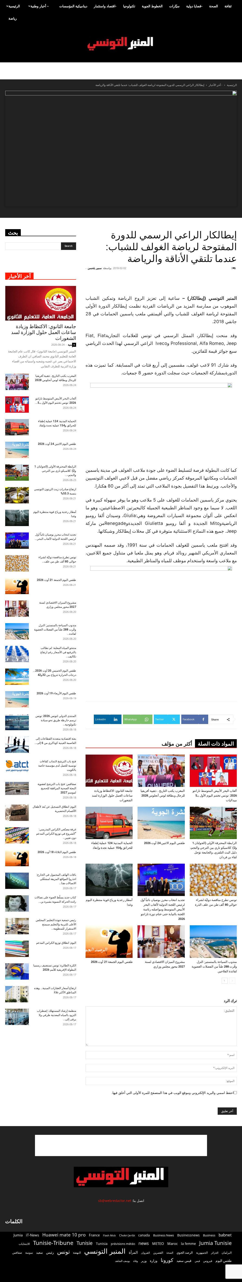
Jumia (18, 1235)
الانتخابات (24, 1244)
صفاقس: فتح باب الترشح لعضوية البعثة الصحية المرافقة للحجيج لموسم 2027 (57, 788)
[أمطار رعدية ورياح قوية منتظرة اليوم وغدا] (109, 880)
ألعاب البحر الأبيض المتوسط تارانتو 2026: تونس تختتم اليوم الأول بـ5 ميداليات (215, 795)
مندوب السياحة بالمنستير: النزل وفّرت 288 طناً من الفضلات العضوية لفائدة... (55, 629)
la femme (188, 1243)
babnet (225, 1234)
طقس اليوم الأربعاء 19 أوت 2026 (56, 693)
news (143, 1243)
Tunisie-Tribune (53, 1242)
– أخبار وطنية (39, 6)
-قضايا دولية (194, 6)
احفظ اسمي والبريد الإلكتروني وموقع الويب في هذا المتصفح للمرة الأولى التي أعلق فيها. (173, 1093)
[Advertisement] (121, 1145)
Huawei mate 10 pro (64, 1234)
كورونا (167, 1260)
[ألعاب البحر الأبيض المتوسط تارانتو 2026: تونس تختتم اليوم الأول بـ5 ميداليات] (213, 771)
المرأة (133, 1252)
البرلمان (227, 1252)
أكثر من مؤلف (177, 744)
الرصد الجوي (185, 1252)
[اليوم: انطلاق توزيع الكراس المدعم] (17, 949)
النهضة (77, 1253)
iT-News (32, 1235)
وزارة (153, 1260)
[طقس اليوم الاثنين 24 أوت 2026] (161, 823)
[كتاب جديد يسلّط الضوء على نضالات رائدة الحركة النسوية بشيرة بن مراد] (17, 903)
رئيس (50, 1252)
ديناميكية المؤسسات (73, 6)
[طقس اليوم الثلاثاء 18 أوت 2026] (17, 858)
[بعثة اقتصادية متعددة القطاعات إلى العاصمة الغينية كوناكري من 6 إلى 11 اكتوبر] (17, 745)
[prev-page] (232, 981)
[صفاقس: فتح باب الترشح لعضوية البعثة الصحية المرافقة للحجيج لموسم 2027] (17, 788)
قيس (197, 1261)
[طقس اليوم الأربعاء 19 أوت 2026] (17, 699)
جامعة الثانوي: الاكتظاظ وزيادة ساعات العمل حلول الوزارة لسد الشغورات (112, 795)
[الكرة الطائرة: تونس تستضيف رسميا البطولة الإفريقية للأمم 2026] (17, 971)
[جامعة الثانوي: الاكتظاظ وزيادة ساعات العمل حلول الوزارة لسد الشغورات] (109, 771)
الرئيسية (14, 6)
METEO (158, 1243)
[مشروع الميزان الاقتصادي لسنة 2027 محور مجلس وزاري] (161, 941)
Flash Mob (109, 1235)
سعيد (39, 1252)
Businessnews (188, 1235)
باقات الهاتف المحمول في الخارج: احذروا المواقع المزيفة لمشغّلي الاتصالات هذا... (56, 879)
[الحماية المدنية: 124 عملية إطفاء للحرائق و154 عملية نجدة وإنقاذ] (109, 823)
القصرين (158, 1252)
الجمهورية (202, 1252)
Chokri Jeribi (127, 1235)
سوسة (29, 1252)
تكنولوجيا (129, 6)
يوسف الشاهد (122, 1261)
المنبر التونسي (104, 1251)
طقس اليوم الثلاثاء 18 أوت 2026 (57, 852)
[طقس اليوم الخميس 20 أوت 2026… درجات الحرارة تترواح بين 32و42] (17, 677)
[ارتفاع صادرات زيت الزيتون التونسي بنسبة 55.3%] (17, 495)
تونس (63, 1251)
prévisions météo (123, 1244)
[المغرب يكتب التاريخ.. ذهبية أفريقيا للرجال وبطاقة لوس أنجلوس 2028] (161, 771)
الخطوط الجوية (152, 6)
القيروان (145, 1252)
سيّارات (174, 6)
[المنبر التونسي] (121, 43)
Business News (163, 1235)
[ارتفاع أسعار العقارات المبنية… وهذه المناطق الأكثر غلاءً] (17, 994)
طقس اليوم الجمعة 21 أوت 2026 (112, 962)
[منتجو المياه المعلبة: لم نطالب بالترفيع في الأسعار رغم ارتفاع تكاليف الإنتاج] (17, 654)
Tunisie (85, 1242)
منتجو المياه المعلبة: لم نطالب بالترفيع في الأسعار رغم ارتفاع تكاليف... (58, 652)
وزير (144, 1261)
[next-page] (225, 981)
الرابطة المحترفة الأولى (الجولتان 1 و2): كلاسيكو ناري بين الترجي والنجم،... (55, 471)
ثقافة (228, 6)
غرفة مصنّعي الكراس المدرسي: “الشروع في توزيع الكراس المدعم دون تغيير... (56, 834)
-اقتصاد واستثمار (105, 6)
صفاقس (17, 1253)
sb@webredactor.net (114, 1200)
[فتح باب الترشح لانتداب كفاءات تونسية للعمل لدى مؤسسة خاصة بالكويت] (17, 765)
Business (209, 1235)
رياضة (13, 18)
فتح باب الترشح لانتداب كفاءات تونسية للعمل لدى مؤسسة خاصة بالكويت (57, 766)
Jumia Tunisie (215, 1242)
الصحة (213, 6)
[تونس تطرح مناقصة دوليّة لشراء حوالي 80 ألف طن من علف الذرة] (213, 880)
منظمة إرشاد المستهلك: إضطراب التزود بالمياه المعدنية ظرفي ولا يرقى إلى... (56, 1015)
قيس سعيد (184, 1260)
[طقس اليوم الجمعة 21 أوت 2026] (109, 941)
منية (70, 344)
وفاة (135, 1261)
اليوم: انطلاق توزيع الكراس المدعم (56, 942)
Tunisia (102, 1243)
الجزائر (214, 1252)
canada (144, 1235)
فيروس (207, 1261)
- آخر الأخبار (215, 85)
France (94, 1235)
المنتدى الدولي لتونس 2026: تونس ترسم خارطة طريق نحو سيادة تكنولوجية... (55, 720)
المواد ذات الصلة (216, 744)
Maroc (172, 1243)
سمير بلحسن (95, 268)
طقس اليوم (224, 1261)
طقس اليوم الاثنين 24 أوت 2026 (164, 843)
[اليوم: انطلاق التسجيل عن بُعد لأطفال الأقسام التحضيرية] (17, 813)
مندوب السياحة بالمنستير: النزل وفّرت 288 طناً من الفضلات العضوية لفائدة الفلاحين (214, 966)
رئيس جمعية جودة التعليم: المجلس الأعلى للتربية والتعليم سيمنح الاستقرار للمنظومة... (56, 924)
